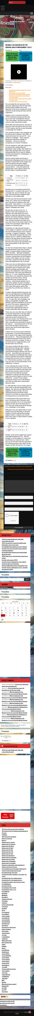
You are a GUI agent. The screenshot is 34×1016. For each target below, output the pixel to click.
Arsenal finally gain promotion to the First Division (14, 547)
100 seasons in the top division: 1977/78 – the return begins (20, 469)
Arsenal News (5, 740)
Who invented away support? (9, 984)
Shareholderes (5, 965)
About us (4, 840)
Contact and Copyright (7, 905)
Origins (3, 944)
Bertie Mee (4, 893)
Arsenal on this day (6, 886)
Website (6, 506)
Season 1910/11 (5, 961)
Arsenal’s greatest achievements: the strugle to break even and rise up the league (14, 563)
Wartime (4, 982)
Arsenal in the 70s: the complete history (12, 880)
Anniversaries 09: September (9, 857)
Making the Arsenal (6, 940)
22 (22, 613)
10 (1, 610)
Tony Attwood (25, 50)
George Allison (5, 914)
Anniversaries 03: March (8, 846)
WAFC (3, 980)
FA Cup (3, 910)
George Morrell (5, 918)
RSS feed (15, 746)
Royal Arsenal (5, 952)
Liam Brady (5, 939)
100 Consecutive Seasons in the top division (13, 829)
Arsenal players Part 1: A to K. (9, 888)
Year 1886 (4, 988)
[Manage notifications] (29, 1012)
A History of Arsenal (7, 838)
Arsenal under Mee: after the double (17, 93)
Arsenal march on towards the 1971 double (18, 101)
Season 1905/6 (5, 957)
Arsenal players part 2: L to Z (9, 889)
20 (14, 613)
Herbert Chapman (6, 929)
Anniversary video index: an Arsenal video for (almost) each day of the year (13, 866)
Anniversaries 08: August (8, 855)
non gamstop (3, 1005)
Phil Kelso (4, 946)
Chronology (5, 901)
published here (17, 82)
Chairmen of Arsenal (7, 899)
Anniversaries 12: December (9, 863)
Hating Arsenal (5, 923)
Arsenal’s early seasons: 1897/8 (9, 560)
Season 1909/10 (6, 959)
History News (5, 931)
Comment (7, 479)
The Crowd (4, 973)
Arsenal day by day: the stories (9, 872)
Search (27, 579)
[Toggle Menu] (31, 13)
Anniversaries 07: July (7, 854)
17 (1, 613)
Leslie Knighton (6, 937)
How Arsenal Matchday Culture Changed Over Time (14, 566)
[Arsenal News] (5, 575)
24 (1, 615)
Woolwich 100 (5, 986)
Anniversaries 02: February (8, 844)
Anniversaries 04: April (7, 848)
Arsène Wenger (5, 891)
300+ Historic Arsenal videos (9, 837)
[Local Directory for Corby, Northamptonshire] (4, 997)
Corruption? (5, 906)
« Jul (2, 619)
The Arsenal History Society (9, 969)
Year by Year (5, 992)
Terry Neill (4, 967)
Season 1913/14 (5, 954)
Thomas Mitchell (6, 974)
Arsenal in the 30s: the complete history (12, 878)
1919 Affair (4, 835)
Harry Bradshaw (6, 922)
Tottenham (4, 978)
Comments (4, 903)
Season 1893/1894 (6, 956)
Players (4, 948)
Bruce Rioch (5, 897)
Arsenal (14, 460)
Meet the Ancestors (7, 942)
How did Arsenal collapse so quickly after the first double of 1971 (18, 466)
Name (6, 494)
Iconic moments (6, 933)
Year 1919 (4, 990)
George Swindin (6, 920)
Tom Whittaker (5, 976)
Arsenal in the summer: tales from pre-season (13, 882)
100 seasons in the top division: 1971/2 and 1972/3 (19, 94)
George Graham (6, 916)
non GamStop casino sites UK (7, 1001)
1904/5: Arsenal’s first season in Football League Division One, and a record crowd (14, 544)
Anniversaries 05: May (7, 850)
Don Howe (4, 908)
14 (18, 610)
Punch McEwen (5, 950)
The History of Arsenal (17, 21)
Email (6, 500)
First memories (5, 912)
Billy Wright (4, 895)
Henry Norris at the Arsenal (9, 927)
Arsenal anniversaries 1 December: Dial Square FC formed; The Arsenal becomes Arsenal (14, 870)
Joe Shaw (4, 935)
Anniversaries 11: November (9, 861)
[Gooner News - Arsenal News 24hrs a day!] (5, 597)
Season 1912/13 (5, 963)
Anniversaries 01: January (8, 842)
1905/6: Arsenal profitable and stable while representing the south (12, 540)
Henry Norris (5, 925)
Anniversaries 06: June (7, 852)
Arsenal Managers (6, 884)
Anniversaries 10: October (8, 859)
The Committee (6, 971)
